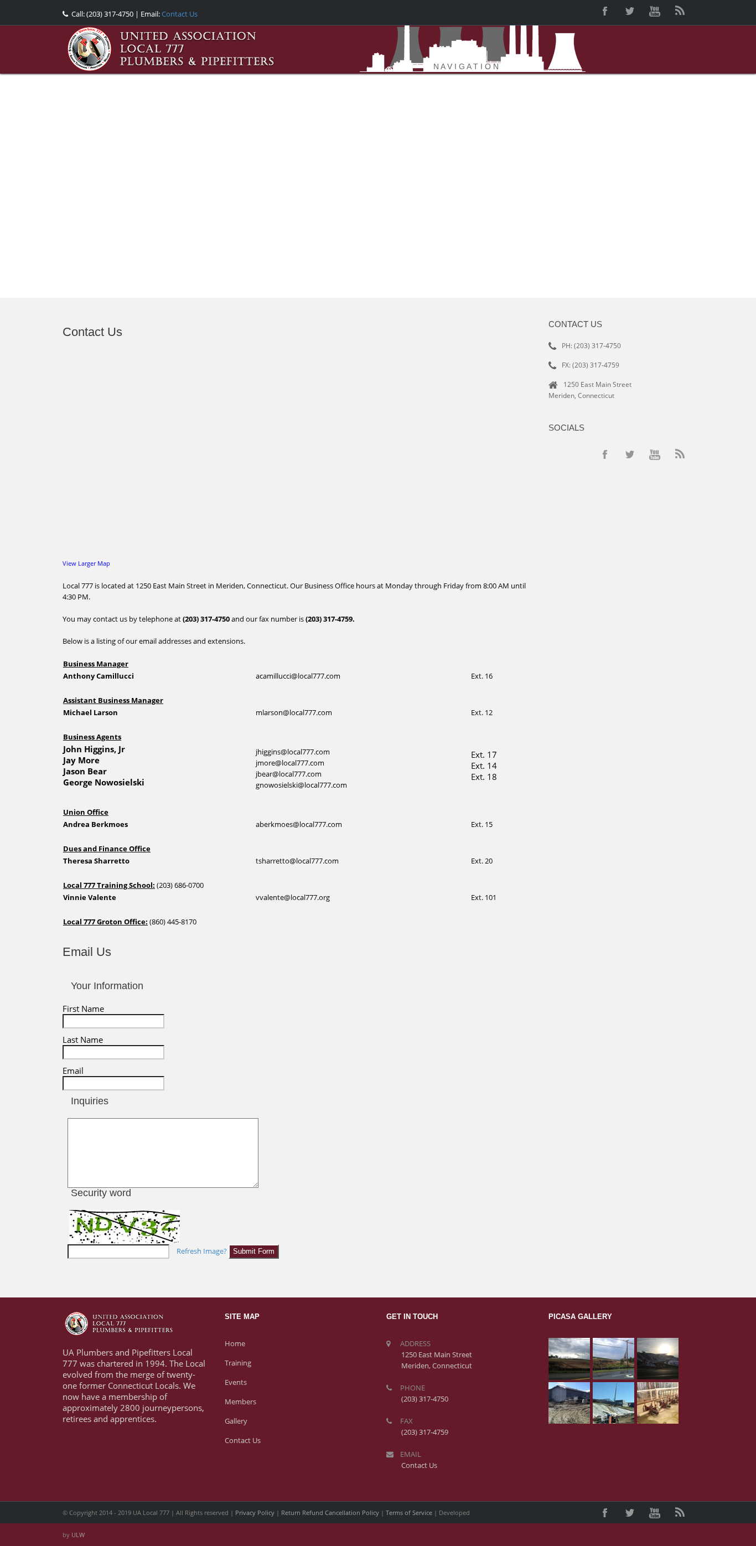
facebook (605, 11)
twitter (630, 11)
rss (680, 11)
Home (235, 1343)
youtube (655, 11)
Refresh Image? (202, 1251)
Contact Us (179, 14)
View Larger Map (86, 563)
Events (236, 1382)
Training (238, 1363)
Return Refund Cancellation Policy (330, 1512)
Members (240, 1402)
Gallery (236, 1421)
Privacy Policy (255, 1512)
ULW (78, 1535)
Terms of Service (409, 1512)
